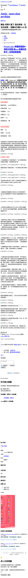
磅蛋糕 (2, 80)
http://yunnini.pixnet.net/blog (9, 543)
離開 (9, 575)
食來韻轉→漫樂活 (9, 398)
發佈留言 (3, 367)
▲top (2, 355)
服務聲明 (17, 554)
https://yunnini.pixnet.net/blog (9, 534)
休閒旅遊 (13, 33)
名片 (5, 40)
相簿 (5, 36)
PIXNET (7, 552)
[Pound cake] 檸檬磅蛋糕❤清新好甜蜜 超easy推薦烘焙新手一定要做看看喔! (15, 49)
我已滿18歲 (3, 575)
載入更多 (3, 358)
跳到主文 (3, 20)
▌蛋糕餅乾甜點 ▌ (15, 352)
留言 (19, 344)
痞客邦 (16, 344)
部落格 (5, 38)
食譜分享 (12, 350)
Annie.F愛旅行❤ (5, 336)
